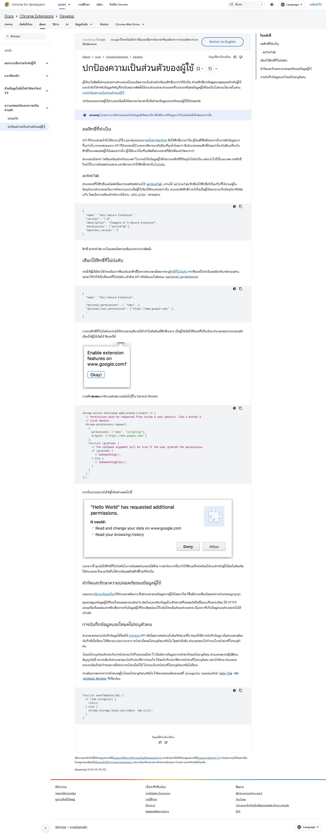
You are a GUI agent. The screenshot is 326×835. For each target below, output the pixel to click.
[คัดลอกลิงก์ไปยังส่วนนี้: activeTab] (103, 176)
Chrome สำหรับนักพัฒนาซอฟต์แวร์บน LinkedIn (262, 805)
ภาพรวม (8, 24)
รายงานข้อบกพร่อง (65, 793)
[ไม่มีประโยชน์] (241, 57)
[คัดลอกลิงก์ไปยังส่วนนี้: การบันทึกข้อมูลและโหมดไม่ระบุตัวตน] (155, 625)
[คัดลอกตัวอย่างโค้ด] (241, 206)
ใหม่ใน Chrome (119, 4)
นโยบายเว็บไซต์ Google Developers (113, 762)
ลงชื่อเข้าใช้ (316, 4)
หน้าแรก (86, 56)
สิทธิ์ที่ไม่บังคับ (178, 272)
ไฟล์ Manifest (158, 140)
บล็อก (99, 4)
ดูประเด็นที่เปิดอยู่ (65, 799)
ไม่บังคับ (160, 164)
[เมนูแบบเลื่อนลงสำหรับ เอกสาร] (70, 4)
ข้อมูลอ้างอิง (81, 24)
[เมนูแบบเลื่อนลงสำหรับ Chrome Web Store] (144, 24)
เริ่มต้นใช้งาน (25, 24)
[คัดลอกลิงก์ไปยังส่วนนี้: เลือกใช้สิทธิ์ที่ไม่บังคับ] (127, 261)
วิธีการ (56, 24)
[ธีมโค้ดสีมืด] (234, 206)
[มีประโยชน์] (235, 57)
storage (134, 636)
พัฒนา (42, 24)
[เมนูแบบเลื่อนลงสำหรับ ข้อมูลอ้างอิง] (92, 24)
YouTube (241, 799)
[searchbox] (25, 36)
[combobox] (246, 4)
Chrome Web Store (127, 24)
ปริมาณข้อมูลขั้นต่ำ (104, 594)
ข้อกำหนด (60, 827)
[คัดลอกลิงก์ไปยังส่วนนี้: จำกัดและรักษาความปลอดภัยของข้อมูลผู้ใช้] (164, 583)
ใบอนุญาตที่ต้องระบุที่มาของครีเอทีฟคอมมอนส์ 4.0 (137, 758)
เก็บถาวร (150, 805)
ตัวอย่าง (104, 24)
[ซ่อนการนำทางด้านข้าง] (45, 828)
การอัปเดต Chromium (157, 793)
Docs (9, 16)
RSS (238, 811)
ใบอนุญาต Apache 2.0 (208, 758)
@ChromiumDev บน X (249, 793)
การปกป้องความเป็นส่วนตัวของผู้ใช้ (103, 93)
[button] (22, 63)
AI (67, 24)
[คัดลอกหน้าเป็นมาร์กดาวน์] (210, 68)
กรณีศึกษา (84, 4)
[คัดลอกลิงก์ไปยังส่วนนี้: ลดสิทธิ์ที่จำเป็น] (115, 129)
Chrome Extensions (37, 16)
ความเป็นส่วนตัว (78, 827)
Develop (67, 16)
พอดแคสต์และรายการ (157, 811)
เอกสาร (62, 4)
